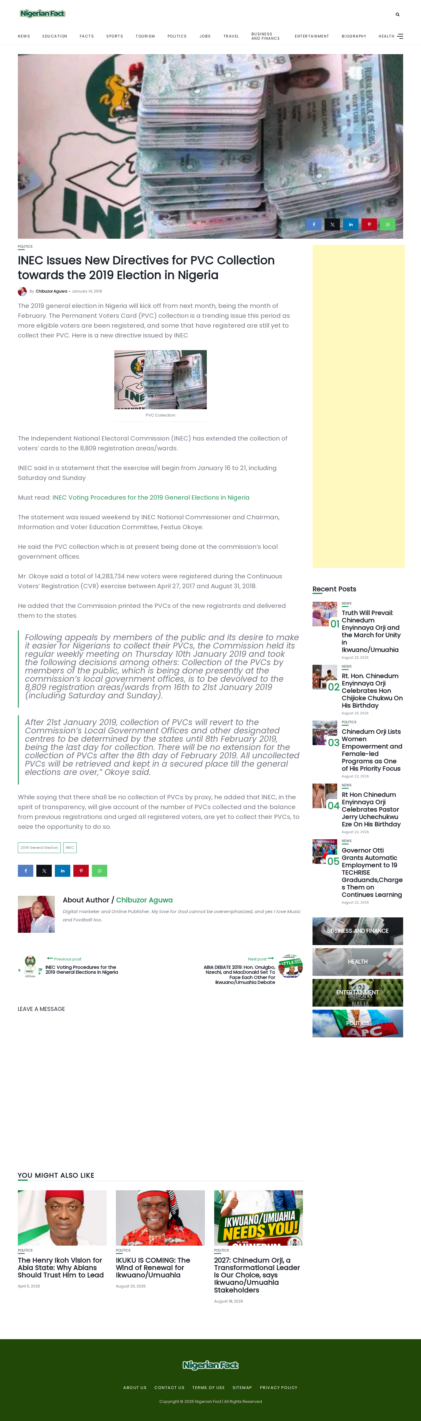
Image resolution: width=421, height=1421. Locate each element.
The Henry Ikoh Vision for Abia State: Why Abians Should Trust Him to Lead (61, 1267)
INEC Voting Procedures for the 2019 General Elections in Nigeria (151, 497)
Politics (177, 36)
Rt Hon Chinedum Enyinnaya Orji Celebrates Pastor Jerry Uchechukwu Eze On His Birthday (371, 809)
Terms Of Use (208, 1388)
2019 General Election (39, 847)
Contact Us (169, 1388)
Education (55, 36)
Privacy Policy (279, 1388)
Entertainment (312, 36)
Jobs (205, 36)
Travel (231, 36)
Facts (87, 36)
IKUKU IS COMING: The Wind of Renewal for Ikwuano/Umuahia (153, 1267)
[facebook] (313, 224)
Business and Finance (265, 36)
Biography (354, 36)
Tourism (145, 36)
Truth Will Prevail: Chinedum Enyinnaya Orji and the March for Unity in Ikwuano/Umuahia (371, 631)
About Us (135, 1388)
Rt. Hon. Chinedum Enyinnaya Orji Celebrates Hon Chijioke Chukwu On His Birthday (372, 691)
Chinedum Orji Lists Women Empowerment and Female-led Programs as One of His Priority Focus (372, 750)
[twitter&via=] (332, 224)
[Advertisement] (359, 406)
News (24, 36)
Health (386, 36)
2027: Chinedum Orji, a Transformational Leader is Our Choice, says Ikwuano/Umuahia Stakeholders (257, 1275)
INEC (70, 847)
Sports (114, 36)
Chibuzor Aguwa (51, 291)
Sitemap (242, 1388)
